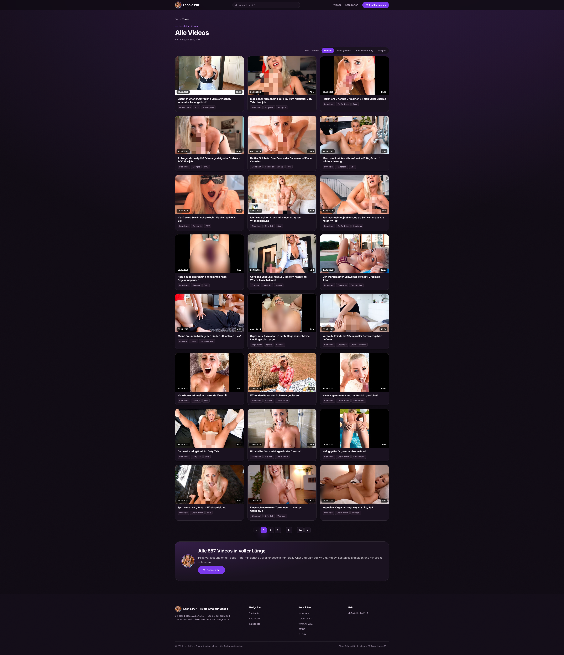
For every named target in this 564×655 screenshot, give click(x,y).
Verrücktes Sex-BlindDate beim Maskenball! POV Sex (207, 219)
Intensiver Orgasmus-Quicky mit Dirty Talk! (349, 507)
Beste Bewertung (364, 50)
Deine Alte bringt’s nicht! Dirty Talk (198, 451)
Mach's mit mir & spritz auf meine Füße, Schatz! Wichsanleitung (351, 160)
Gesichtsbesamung (274, 167)
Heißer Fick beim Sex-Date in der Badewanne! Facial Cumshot (281, 160)
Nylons (279, 285)
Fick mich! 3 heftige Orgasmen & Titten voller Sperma (354, 98)
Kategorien (351, 4)
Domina (255, 285)
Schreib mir (216, 571)
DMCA (301, 629)
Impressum (304, 613)
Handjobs (281, 107)
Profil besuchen (379, 5)
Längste (382, 50)
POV (197, 107)
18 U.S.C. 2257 (305, 623)
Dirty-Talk (269, 107)
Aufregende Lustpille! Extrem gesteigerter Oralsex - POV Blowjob (209, 160)
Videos (337, 4)
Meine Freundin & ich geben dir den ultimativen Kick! (209, 336)
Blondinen (256, 107)
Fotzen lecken (206, 341)
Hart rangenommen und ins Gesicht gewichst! (350, 395)
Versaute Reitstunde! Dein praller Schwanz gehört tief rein (352, 338)
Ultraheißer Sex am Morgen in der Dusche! (275, 451)
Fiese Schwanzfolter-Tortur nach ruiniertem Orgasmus (276, 509)
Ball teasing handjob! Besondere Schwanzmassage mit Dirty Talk (353, 219)
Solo (353, 167)
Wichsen (281, 516)
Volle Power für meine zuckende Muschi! (202, 395)
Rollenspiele (208, 107)
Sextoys (196, 285)
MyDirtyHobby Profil (368, 613)
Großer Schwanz (358, 344)
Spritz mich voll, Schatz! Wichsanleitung (202, 507)
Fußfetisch (341, 167)
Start (177, 19)
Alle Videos (255, 618)
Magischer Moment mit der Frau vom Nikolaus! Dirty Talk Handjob (281, 100)
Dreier (193, 341)
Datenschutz (305, 618)
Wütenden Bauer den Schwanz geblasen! (275, 395)
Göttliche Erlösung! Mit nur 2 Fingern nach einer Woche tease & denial (278, 278)
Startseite (254, 613)
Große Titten (185, 107)
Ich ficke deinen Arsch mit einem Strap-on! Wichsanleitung (275, 219)
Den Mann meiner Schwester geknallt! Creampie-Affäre (352, 278)
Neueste (328, 50)
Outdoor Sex (356, 285)
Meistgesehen (344, 50)
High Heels (257, 344)
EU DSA (302, 634)
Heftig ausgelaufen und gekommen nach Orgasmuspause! (202, 278)
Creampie (197, 226)
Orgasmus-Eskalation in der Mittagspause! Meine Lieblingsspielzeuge (280, 338)
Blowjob (196, 167)
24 (300, 530)
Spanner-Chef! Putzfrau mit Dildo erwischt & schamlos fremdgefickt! (204, 100)
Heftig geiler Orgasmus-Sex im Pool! (344, 451)
